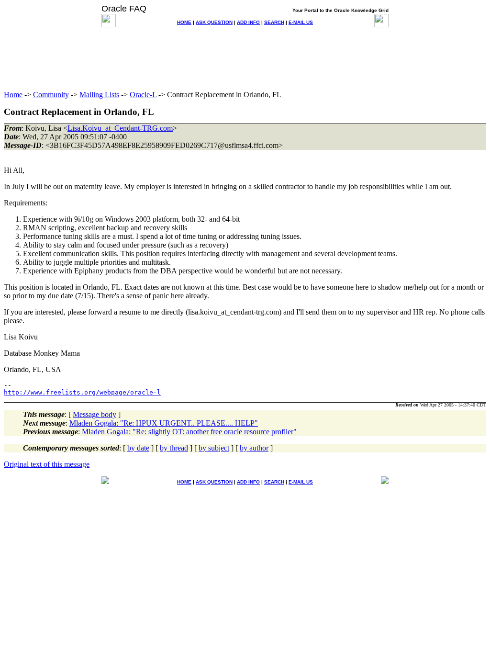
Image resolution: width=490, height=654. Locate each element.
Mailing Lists (99, 94)
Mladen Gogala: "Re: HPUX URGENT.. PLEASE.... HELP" (163, 423)
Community (51, 94)
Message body (94, 414)
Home (13, 94)
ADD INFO (248, 22)
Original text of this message (46, 464)
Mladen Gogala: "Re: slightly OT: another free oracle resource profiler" (189, 432)
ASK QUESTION (214, 22)
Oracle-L (143, 94)
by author (254, 448)
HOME (184, 22)
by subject (214, 448)
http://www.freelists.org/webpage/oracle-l (82, 392)
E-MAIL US (301, 22)
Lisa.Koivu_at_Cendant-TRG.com (120, 128)
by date (138, 448)
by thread (174, 448)
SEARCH (274, 22)
